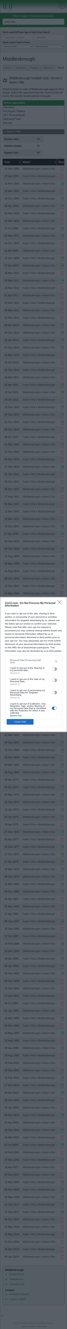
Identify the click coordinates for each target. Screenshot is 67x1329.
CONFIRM (20, 722)
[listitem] (33, 661)
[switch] (54, 669)
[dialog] (33, 664)
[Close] (61, 603)
